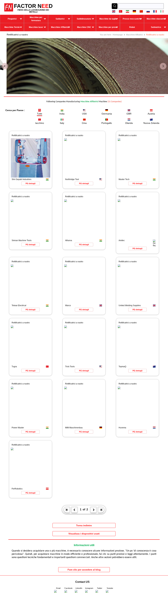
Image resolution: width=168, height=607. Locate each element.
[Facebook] (68, 594)
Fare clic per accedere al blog (84, 569)
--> (1, 606)
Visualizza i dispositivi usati (84, 533)
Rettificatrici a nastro (155, 35)
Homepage (118, 35)
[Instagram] (89, 594)
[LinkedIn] (79, 594)
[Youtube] (110, 594)
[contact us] (58, 594)
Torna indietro (84, 525)
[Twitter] (99, 594)
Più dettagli (30, 183)
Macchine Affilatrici (134, 35)
